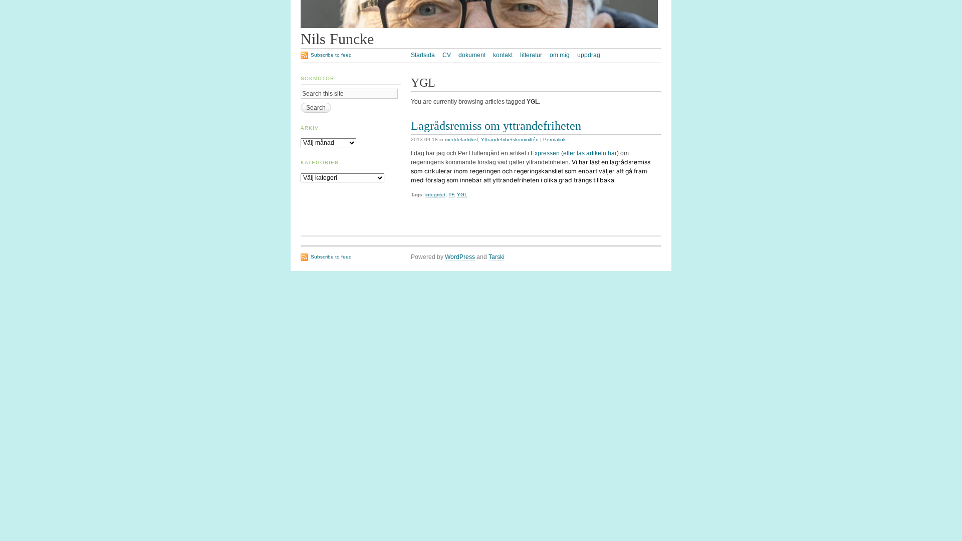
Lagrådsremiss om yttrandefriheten (496, 125)
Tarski (497, 256)
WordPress (460, 256)
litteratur (531, 55)
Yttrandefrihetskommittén (510, 139)
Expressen (545, 153)
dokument (472, 55)
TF (451, 194)
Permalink (554, 139)
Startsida (423, 55)
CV (446, 55)
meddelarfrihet (461, 139)
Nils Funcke (337, 39)
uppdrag (588, 55)
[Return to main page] (479, 26)
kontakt (503, 55)
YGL (462, 194)
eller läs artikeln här (590, 153)
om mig (560, 55)
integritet (435, 194)
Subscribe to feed (331, 55)
